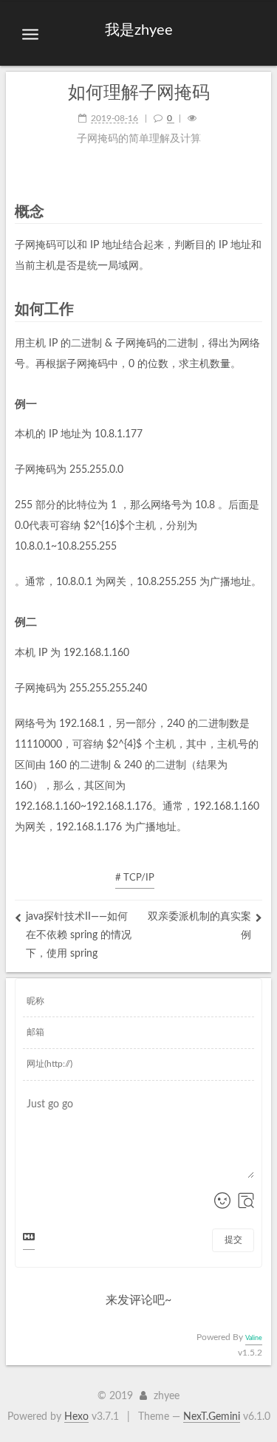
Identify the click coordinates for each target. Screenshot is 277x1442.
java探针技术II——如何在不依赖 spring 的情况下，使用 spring (78, 935)
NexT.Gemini (211, 1417)
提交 (233, 1239)
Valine (253, 1338)
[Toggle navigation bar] (30, 35)
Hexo (76, 1417)
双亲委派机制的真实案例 (199, 926)
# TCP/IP (134, 878)
